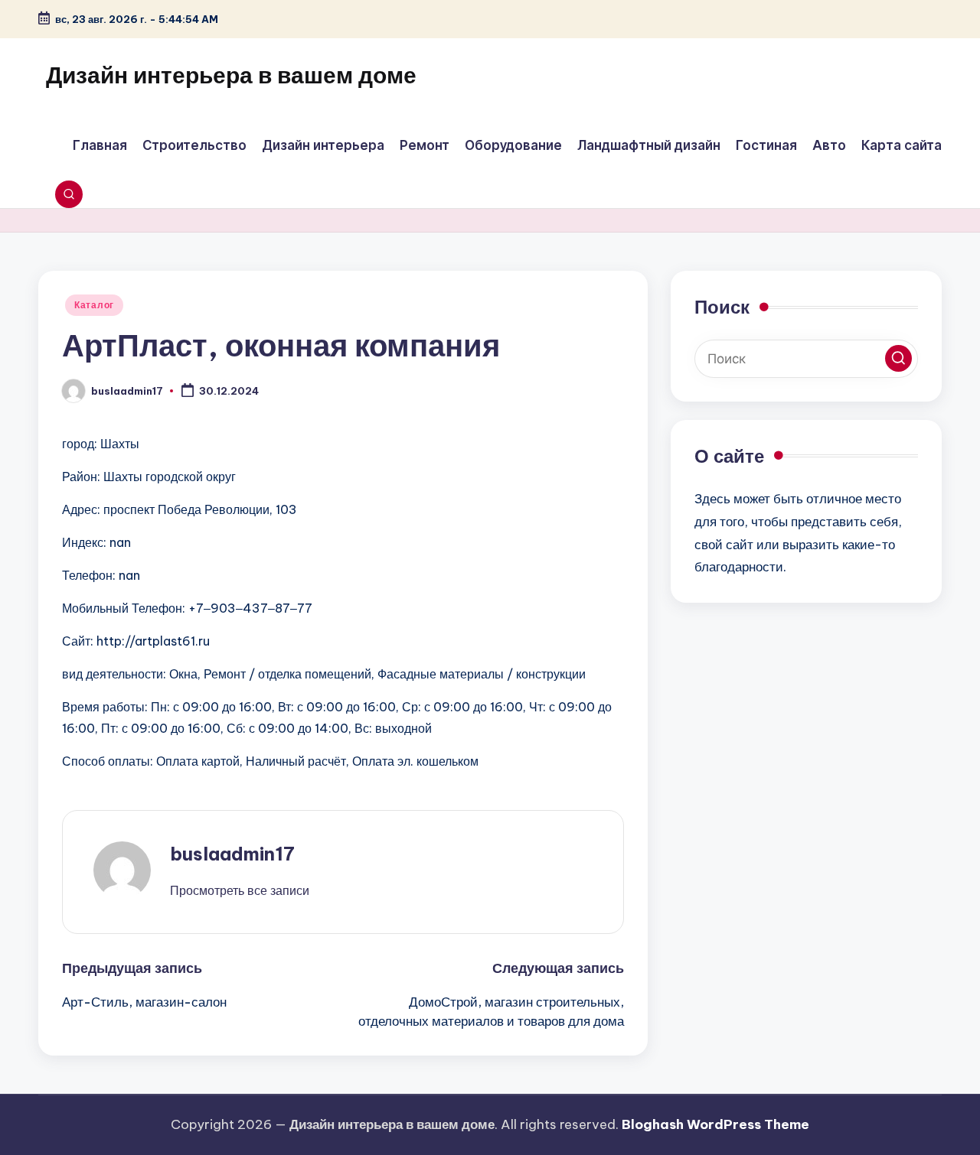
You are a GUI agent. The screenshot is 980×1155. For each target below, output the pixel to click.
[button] (239, 890)
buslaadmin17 (232, 853)
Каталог (94, 305)
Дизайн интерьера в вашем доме (231, 74)
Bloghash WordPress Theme (715, 1124)
